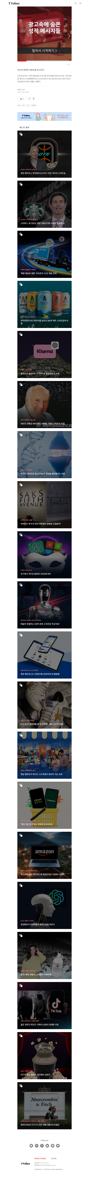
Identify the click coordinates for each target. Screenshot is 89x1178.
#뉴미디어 (28, 169)
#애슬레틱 (33, 317)
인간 (28, 105)
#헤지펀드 (27, 420)
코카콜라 (33, 105)
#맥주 (22, 317)
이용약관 (54, 1158)
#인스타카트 (24, 820)
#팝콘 (30, 1071)
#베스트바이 (24, 670)
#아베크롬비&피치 (25, 1121)
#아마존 (23, 270)
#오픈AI (23, 570)
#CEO (36, 219)
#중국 (25, 470)
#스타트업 (34, 169)
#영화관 (27, 1071)
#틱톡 (22, 1021)
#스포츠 (23, 169)
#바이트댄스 (27, 1021)
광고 (23, 105)
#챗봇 (30, 370)
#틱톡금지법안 (35, 1021)
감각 (19, 105)
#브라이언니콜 (30, 219)
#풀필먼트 (28, 270)
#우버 (29, 820)
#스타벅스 (23, 219)
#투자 (22, 420)
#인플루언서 (32, 971)
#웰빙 (26, 971)
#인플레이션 (28, 770)
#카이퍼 (27, 871)
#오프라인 (35, 670)
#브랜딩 (32, 720)
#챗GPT (26, 921)
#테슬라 (29, 620)
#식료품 (33, 820)
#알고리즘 (33, 420)
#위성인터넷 (33, 871)
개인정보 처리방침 (40, 1158)
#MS (27, 570)
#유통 (26, 520)
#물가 (33, 770)
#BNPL (23, 370)
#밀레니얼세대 (41, 1121)
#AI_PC (30, 670)
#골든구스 (23, 720)
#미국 (22, 470)
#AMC (22, 1071)
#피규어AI (23, 620)
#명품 (30, 520)
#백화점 (23, 520)
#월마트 (33, 270)
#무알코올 (27, 317)
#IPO (26, 370)
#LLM (30, 570)
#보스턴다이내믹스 (36, 620)
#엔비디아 (33, 1121)
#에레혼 (23, 971)
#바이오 (30, 470)
